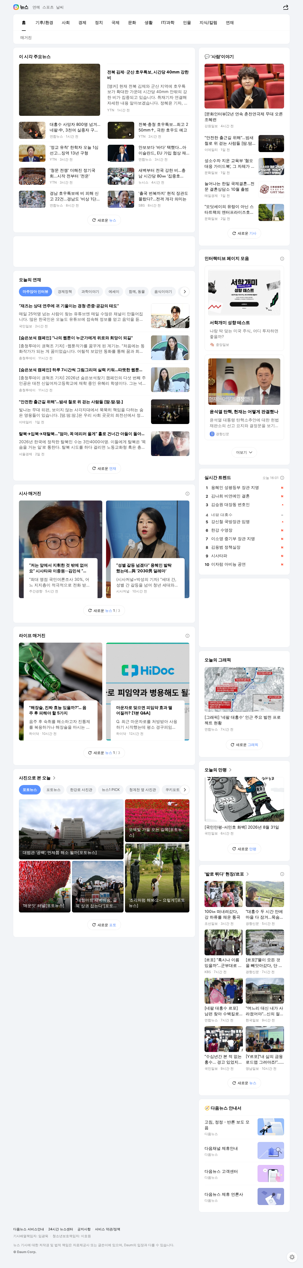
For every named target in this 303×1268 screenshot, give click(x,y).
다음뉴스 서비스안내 (28, 1229)
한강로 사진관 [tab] (81, 789)
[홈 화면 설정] (292, 1257)
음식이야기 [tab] (163, 291)
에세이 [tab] (114, 291)
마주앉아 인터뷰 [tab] (35, 291)
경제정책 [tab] (65, 291)
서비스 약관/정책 (107, 1229)
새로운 (107, 220)
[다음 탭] (184, 291)
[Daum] (16, 7)
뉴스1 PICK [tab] (111, 789)
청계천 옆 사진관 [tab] (142, 789)
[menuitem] (23, 22)
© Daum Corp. (24, 1252)
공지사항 (84, 1229)
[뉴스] (24, 7)
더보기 (241, 452)
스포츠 (48, 7)
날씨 (60, 7)
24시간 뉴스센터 (60, 1229)
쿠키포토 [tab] (172, 789)
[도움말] (187, 493)
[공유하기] (285, 7)
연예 (36, 7)
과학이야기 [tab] (90, 291)
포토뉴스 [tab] (30, 789)
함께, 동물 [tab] (137, 291)
